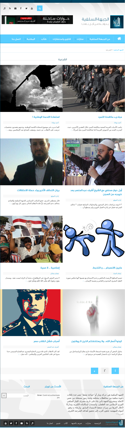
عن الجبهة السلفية (100, 39)
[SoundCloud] (5, 8)
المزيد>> (119, 413)
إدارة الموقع (117, 200)
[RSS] (11, 8)
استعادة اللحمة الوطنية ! (46, 117)
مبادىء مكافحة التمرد (110, 117)
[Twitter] (27, 8)
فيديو (58, 423)
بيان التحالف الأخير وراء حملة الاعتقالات (38, 190)
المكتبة (31, 39)
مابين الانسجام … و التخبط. (107, 268)
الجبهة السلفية (118, 50)
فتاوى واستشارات (62, 39)
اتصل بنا (16, 39)
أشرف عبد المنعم (53, 347)
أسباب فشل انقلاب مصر (47, 341)
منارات (80, 39)
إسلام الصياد (117, 273)
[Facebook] (21, 8)
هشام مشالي (54, 273)
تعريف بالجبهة (76, 423)
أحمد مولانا (117, 123)
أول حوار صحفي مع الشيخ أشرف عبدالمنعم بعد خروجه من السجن (96, 192)
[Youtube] (32, 8)
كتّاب (43, 39)
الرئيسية (97, 423)
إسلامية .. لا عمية (50, 268)
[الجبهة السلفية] (102, 21)
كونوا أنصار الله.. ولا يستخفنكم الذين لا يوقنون (96, 341)
